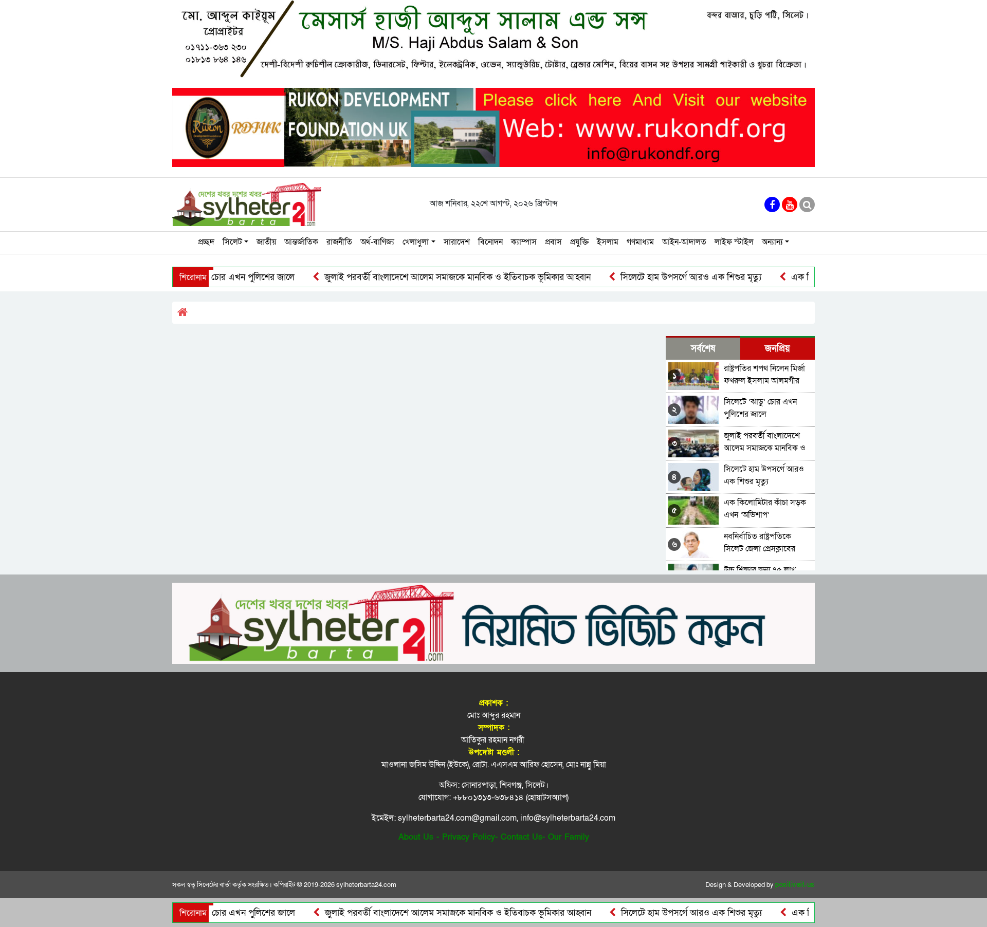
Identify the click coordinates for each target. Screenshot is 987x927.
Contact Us (521, 837)
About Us (415, 837)
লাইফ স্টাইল (734, 242)
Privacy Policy (468, 837)
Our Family (568, 837)
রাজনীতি (339, 242)
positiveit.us (795, 884)
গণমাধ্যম (640, 242)
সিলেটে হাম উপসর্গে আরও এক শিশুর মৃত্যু (660, 277)
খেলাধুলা (416, 242)
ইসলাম (607, 242)
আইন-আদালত (684, 242)
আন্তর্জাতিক (301, 242)
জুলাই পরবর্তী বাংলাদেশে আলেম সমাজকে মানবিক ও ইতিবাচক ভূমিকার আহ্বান (427, 277)
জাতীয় (266, 242)
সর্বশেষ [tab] (703, 349)
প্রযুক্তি (579, 242)
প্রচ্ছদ (206, 242)
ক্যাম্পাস (524, 242)
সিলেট (232, 242)
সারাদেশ (457, 242)
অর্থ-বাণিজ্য (377, 242)
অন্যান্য (772, 242)
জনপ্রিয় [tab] (777, 349)
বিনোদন (490, 242)
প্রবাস (553, 242)
